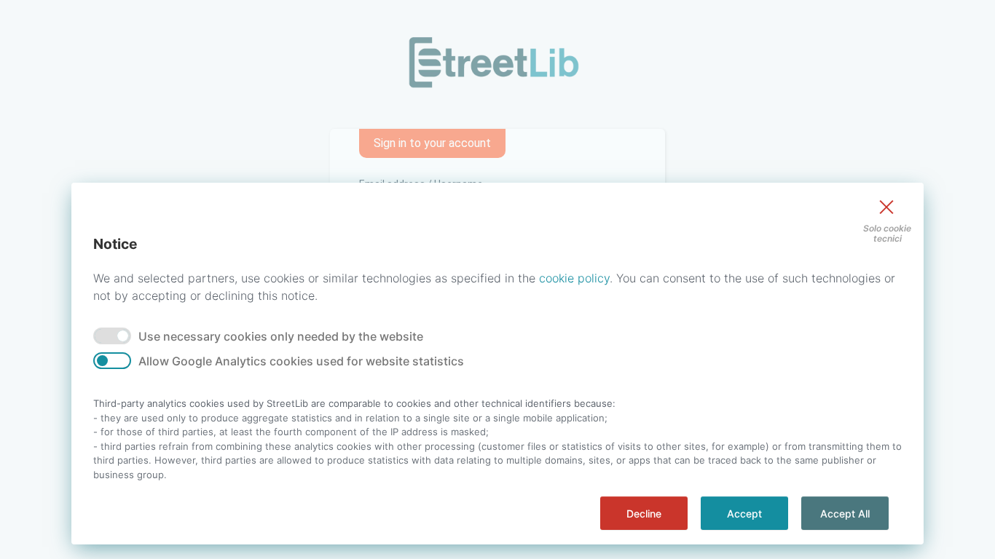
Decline (643, 513)
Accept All (845, 513)
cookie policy (574, 278)
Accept (744, 513)
